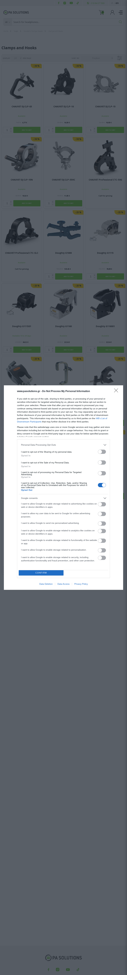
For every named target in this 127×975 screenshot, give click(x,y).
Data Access (63, 584)
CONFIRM (41, 573)
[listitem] (63, 445)
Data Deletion (46, 584)
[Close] (117, 391)
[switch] (102, 452)
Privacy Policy (81, 584)
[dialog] (63, 487)
